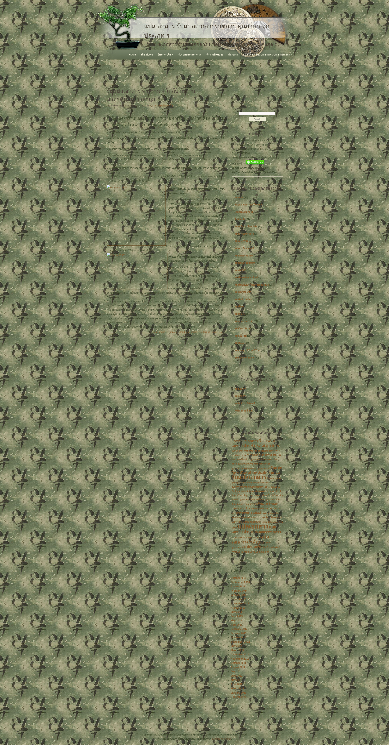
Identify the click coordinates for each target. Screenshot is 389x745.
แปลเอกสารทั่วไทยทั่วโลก (161, 105)
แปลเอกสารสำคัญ (250, 539)
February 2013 (239, 629)
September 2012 (240, 641)
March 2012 (237, 650)
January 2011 (238, 692)
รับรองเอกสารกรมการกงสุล (244, 451)
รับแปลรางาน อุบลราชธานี (257, 468)
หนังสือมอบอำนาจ (244, 410)
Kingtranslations (221, 739)
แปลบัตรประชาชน (244, 255)
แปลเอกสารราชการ (244, 357)
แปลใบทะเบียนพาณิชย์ (246, 277)
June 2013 (237, 616)
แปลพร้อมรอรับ (251, 517)
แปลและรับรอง (256, 547)
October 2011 (238, 663)
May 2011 (236, 680)
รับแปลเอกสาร (249, 477)
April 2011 (236, 684)
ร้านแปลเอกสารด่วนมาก (257, 508)
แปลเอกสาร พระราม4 (164, 332)
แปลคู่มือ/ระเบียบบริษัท (246, 226)
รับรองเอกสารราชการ (259, 455)
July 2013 (236, 612)
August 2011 (238, 667)
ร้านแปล (263, 503)
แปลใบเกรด (242, 552)
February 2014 (239, 590)
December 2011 (240, 654)
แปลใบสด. (240, 306)
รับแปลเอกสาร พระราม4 (210, 332)
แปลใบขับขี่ (240, 270)
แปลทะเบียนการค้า (244, 234)
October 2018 (238, 578)
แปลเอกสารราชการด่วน (246, 537)
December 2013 (240, 599)
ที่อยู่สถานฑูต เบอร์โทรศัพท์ (248, 204)
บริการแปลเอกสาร (244, 212)
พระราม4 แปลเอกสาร (186, 332)
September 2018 (240, 582)
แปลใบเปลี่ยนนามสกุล (258, 552)
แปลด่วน (259, 512)
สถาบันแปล (275, 508)
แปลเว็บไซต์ (241, 336)
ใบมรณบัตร (240, 219)
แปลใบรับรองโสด (243, 299)
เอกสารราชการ (242, 512)
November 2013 (240, 603)
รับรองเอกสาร (265, 445)
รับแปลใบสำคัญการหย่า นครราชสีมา (249, 495)
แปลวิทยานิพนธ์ (243, 328)
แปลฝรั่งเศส (237, 517)
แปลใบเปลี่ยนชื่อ (243, 292)
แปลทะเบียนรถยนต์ (244, 248)
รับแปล (277, 455)
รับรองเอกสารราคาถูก (189, 54)
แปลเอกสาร (240, 389)
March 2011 (237, 688)
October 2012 (238, 637)
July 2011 (236, 671)
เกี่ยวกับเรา (147, 54)
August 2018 (238, 586)
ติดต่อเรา (233, 54)
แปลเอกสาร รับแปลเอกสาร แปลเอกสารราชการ (268, 54)
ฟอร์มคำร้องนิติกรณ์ (245, 403)
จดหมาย (239, 197)
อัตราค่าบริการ (165, 54)
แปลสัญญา (240, 343)
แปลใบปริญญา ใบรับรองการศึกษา (252, 285)
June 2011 (237, 675)
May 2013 (236, 620)
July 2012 (236, 646)
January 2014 (239, 595)
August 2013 (238, 607)
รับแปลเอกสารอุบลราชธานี (257, 487)
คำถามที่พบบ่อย (214, 54)
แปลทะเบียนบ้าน (243, 241)
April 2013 (237, 624)
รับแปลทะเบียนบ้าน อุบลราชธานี (247, 459)
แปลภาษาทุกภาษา (244, 321)
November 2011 (240, 658)
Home (132, 54)
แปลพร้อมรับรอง (268, 517)
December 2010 (240, 697)
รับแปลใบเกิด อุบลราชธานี (265, 499)
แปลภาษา (240, 314)
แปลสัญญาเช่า (252, 521)
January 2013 (239, 633)
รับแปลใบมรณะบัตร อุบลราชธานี (265, 491)
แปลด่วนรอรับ (272, 513)
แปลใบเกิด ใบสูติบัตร (245, 263)
